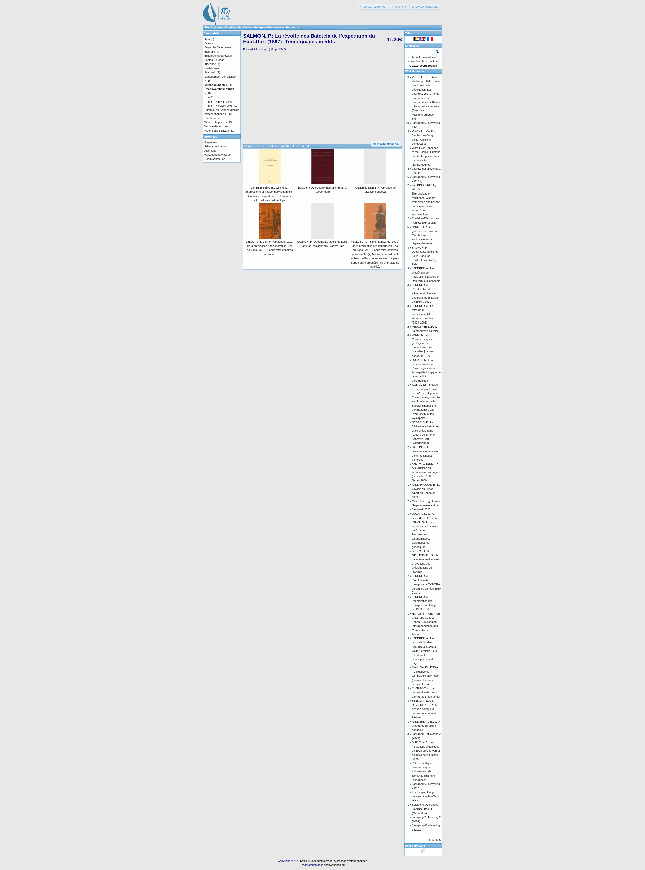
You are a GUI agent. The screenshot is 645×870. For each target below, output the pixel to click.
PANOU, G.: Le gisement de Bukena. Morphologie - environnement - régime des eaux (425, 235)
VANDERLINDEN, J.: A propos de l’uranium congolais (426, 725)
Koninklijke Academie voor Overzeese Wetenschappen (333, 860)
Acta (207, 39)
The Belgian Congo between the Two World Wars (426, 796)
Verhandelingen (254, 27)
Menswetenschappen (282, 27)
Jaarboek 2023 (421, 509)
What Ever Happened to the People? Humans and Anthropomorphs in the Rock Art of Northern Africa (426, 156)
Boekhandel (233, 27)
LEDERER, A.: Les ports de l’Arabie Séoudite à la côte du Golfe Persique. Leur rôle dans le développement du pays (424, 651)
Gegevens (210, 142)
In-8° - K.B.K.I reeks (219, 101)
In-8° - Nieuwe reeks (220, 105)
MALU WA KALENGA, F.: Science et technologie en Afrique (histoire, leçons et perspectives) (425, 676)
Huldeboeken (212, 68)
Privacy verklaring (215, 146)
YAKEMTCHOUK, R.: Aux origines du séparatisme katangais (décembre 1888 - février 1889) (426, 472)
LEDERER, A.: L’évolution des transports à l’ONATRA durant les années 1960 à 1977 (426, 584)
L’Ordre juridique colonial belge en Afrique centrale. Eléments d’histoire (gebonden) (423, 771)
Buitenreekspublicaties (218, 55)
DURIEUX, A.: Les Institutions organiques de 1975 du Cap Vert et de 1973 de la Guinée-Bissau (426, 750)
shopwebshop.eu (334, 864)
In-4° (210, 97)
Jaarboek (210, 72)
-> (216, 84)
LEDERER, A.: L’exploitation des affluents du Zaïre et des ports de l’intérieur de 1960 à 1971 (425, 293)
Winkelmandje (414, 71)
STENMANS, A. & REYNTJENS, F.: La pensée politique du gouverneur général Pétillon (424, 709)
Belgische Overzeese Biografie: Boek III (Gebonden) (425, 809)
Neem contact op (214, 158)
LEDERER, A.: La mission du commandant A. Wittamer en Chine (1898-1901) (423, 314)
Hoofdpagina (213, 27)
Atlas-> (208, 43)
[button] (374, 7)
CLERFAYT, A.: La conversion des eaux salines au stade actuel (426, 692)
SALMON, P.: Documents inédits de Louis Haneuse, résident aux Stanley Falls (425, 256)
